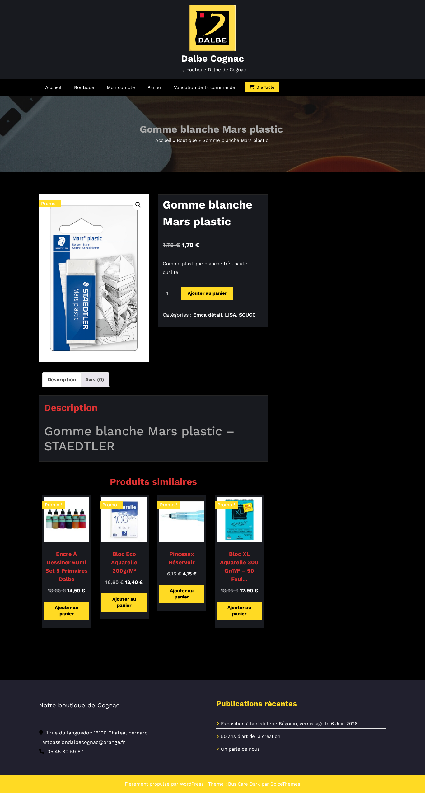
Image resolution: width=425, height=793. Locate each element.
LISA (230, 315)
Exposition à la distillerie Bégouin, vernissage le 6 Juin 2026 (289, 723)
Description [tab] (62, 379)
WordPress (192, 784)
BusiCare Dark (244, 784)
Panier (154, 87)
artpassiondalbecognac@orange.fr (83, 742)
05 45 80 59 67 (65, 751)
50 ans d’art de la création (250, 736)
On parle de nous (240, 749)
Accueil (53, 87)
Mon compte (121, 87)
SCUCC (247, 315)
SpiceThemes (285, 784)
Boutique (84, 87)
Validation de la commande (204, 87)
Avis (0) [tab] (94, 379)
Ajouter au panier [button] (66, 611)
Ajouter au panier (207, 293)
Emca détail (207, 315)
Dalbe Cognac (212, 58)
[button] (138, 204)
